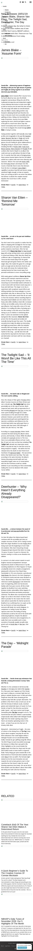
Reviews (7, 14)
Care (6, 24)
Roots (6, 20)
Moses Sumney (5, 149)
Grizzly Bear (14, 624)
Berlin (4, 29)
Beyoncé (8, 138)
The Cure (20, 410)
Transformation (8, 27)
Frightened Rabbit (14, 453)
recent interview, (15, 431)
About (4, 38)
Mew (6, 757)
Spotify (13, 185)
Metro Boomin (15, 149)
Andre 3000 (17, 147)
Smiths (3, 748)
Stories (4, 16)
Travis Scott (25, 147)
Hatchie (27, 689)
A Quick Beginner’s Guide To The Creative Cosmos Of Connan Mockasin (14, 873)
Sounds (4, 6)
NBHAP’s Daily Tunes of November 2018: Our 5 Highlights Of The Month (12, 921)
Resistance (7, 22)
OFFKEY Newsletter (22, 947)
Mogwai (12, 410)
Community (7, 33)
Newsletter (7, 41)
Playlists (7, 9)
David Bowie (5, 575)
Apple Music (22, 185)
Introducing (7, 12)
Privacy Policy (14, 946)
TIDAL (3, 187)
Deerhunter (16, 582)
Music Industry (8, 35)
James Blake (21, 168)
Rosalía (25, 149)
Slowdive (4, 689)
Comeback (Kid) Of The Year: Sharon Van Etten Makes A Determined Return (15, 826)
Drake (20, 138)
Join (6, 44)
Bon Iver (14, 138)
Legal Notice (7, 946)
